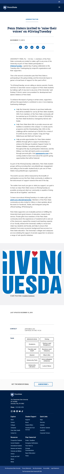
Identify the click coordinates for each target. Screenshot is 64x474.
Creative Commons (28, 296)
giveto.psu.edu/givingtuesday (21, 200)
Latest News (46, 366)
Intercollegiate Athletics (47, 360)
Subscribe (42, 384)
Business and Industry (47, 350)
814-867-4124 (36, 330)
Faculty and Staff (32, 350)
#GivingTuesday (16, 66)
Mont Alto (46, 355)
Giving (47, 339)
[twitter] (26, 47)
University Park (32, 360)
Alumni (32, 355)
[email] (37, 47)
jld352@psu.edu (30, 329)
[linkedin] (31, 47)
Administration (32, 19)
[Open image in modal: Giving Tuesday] (32, 272)
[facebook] (20, 47)
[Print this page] (43, 47)
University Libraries (32, 366)
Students (32, 344)
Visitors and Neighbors (47, 344)
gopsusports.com (42, 153)
